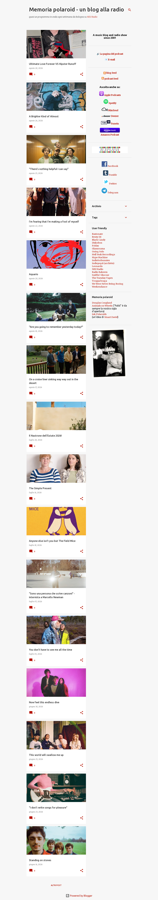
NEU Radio (92, 16)
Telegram (112, 192)
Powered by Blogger (80, 895)
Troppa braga (99, 280)
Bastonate (97, 234)
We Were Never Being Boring (107, 283)
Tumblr (112, 174)
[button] (81, 74)
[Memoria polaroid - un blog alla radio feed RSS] (104, 72)
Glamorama (98, 248)
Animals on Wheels (102, 305)
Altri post (56, 885)
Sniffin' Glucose (100, 275)
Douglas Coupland (102, 302)
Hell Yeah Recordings (103, 254)
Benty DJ (96, 236)
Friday (95, 245)
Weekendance (99, 286)
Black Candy (98, 239)
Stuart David (111, 317)
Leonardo (97, 266)
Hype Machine (100, 257)
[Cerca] (129, 10)
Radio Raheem (99, 272)
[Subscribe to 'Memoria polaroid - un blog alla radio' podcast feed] (103, 78)
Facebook (112, 166)
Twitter (112, 183)
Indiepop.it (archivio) (103, 263)
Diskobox (97, 242)
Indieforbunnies (101, 260)
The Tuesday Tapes (102, 278)
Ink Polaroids (99, 314)
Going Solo (98, 251)
